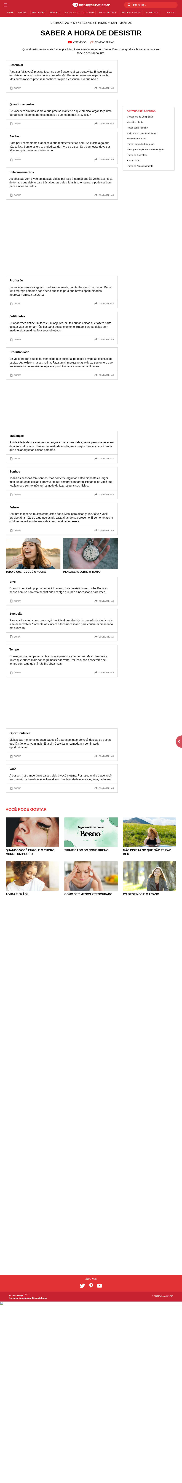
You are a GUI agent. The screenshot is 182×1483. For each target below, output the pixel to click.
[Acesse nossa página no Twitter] (82, 1286)
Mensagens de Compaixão (140, 117)
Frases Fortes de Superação (140, 144)
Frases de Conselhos (137, 155)
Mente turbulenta (135, 122)
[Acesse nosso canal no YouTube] (99, 1286)
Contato (157, 1296)
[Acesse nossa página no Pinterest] (91, 1286)
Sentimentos (121, 22)
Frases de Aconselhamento (140, 166)
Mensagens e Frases (90, 22)
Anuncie (168, 1296)
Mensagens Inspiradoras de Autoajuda (145, 149)
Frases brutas (133, 160)
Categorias (59, 22)
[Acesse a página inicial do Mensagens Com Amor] (91, 5)
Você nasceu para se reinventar (142, 133)
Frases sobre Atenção (137, 128)
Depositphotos (39, 1298)
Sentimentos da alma (137, 138)
